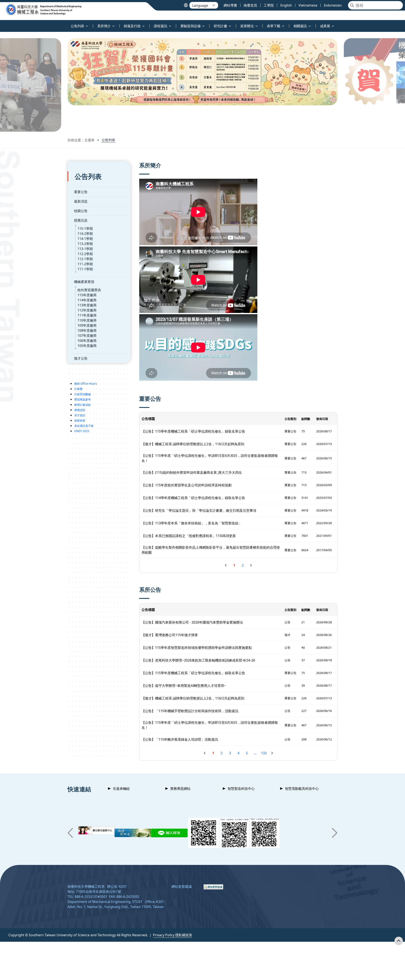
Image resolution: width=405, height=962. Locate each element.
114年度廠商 (87, 300)
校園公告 (81, 210)
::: (1, 23)
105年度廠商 (87, 345)
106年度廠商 (87, 340)
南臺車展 (79, 420)
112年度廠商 (87, 310)
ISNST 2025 (81, 431)
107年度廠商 (87, 335)
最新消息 (81, 201)
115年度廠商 (87, 295)
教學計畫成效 (82, 405)
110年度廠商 (87, 320)
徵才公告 (81, 358)
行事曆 (78, 389)
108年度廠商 (87, 330)
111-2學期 (85, 264)
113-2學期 (85, 243)
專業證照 (79, 410)
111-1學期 (85, 269)
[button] (72, 85)
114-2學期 (85, 233)
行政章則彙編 (82, 394)
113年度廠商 (87, 305)
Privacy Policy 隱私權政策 (172, 935)
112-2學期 (85, 254)
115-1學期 (85, 228)
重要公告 (81, 191)
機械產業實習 (84, 281)
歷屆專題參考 (82, 399)
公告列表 (108, 140)
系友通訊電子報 (83, 426)
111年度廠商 (87, 315)
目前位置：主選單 (81, 140)
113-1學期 (85, 248)
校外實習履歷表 (89, 290)
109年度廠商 (87, 325)
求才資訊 (79, 415)
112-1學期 (85, 259)
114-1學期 (85, 238)
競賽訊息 (81, 220)
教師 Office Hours (85, 384)
